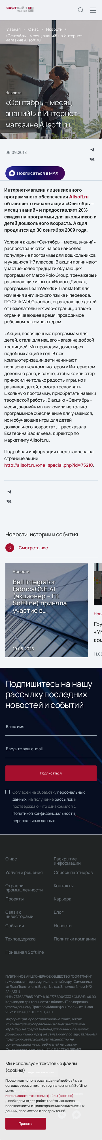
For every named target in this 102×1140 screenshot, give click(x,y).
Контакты (64, 886)
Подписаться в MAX (37, 173)
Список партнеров (73, 872)
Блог (58, 912)
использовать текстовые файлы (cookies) (39, 1095)
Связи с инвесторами (19, 914)
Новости (54, 29)
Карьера (62, 899)
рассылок (64, 799)
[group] (46, 610)
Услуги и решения (24, 872)
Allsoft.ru (79, 196)
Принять (26, 1123)
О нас (33, 29)
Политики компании (75, 939)
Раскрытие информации (67, 861)
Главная (13, 29)
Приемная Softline (24, 952)
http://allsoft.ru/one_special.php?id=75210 (48, 465)
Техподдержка (20, 939)
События (14, 926)
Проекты (14, 899)
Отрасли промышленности (24, 888)
